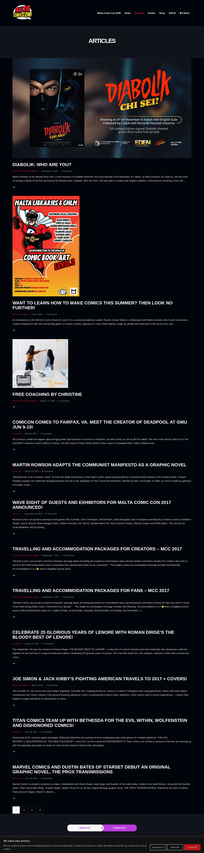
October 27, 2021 (47, 401)
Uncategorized (30, 171)
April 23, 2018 (31, 433)
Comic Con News (30, 556)
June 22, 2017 (31, 732)
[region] (102, 845)
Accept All (192, 847)
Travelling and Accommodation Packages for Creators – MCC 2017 (97, 548)
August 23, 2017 (32, 644)
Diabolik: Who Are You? (41, 164)
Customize (157, 847)
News (33, 401)
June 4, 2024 (37, 314)
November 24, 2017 (33, 514)
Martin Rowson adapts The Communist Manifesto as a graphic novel (99, 464)
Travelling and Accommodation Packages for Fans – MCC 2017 (90, 590)
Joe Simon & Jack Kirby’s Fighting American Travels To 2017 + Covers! (99, 678)
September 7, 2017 (50, 555)
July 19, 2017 (37, 685)
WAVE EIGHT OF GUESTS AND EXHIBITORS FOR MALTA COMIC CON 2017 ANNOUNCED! (91, 505)
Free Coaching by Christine (47, 394)
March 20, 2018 (32, 471)
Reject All (175, 847)
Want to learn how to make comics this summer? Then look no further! (92, 305)
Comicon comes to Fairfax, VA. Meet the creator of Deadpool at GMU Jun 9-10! (99, 424)
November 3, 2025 (49, 171)
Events (26, 401)
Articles (17, 171)
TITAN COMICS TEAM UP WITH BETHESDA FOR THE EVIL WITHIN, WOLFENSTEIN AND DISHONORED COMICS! (99, 723)
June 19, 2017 (31, 778)
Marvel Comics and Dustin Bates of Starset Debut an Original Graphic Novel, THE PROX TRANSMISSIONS (91, 769)
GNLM (25, 314)
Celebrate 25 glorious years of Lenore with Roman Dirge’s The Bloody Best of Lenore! (93, 635)
